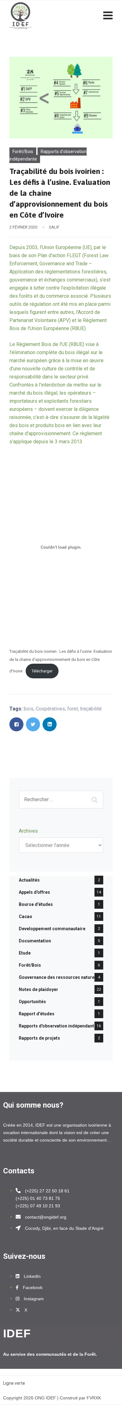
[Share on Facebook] (16, 724)
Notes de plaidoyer (38, 989)
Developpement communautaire (52, 928)
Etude (25, 952)
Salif (54, 227)
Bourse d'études (36, 904)
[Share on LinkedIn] (50, 724)
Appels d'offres (34, 892)
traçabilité (91, 709)
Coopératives (50, 709)
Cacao (25, 916)
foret (72, 709)
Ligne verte (14, 1383)
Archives (28, 831)
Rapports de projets (39, 1038)
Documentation (35, 940)
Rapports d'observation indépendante (48, 155)
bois (28, 709)
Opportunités (32, 1001)
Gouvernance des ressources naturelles (60, 977)
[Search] (95, 799)
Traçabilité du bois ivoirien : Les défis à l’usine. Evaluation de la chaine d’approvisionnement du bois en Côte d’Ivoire (60, 661)
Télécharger (42, 671)
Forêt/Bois (23, 151)
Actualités (29, 880)
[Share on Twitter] (33, 724)
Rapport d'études (36, 1013)
